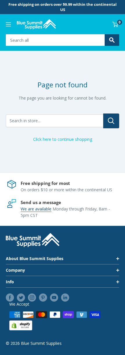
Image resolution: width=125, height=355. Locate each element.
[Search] (112, 40)
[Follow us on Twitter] (21, 297)
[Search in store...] (111, 120)
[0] (115, 24)
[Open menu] (8, 24)
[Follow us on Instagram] (32, 297)
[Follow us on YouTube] (54, 297)
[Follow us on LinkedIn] (65, 297)
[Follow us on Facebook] (10, 297)
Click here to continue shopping (62, 139)
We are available (36, 209)
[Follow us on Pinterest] (43, 297)
